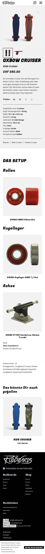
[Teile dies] (20, 99)
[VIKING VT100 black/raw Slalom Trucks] (22, 311)
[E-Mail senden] (14, 99)
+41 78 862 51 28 (16, 523)
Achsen (27, 482)
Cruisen (20, 108)
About (5, 488)
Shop (4, 485)
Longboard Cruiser (23, 366)
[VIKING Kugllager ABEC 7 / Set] (22, 253)
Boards (6, 142)
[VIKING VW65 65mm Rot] (22, 195)
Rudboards (6, 479)
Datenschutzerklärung (10, 507)
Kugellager (28, 488)
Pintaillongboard (20, 369)
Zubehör (28, 494)
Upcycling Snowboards (22, 372)
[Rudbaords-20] (8, 3)
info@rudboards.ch (16, 520)
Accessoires (29, 491)
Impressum (6, 510)
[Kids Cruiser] (22, 398)
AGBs (4, 513)
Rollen (27, 485)
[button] (41, 2)
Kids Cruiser (10, 66)
